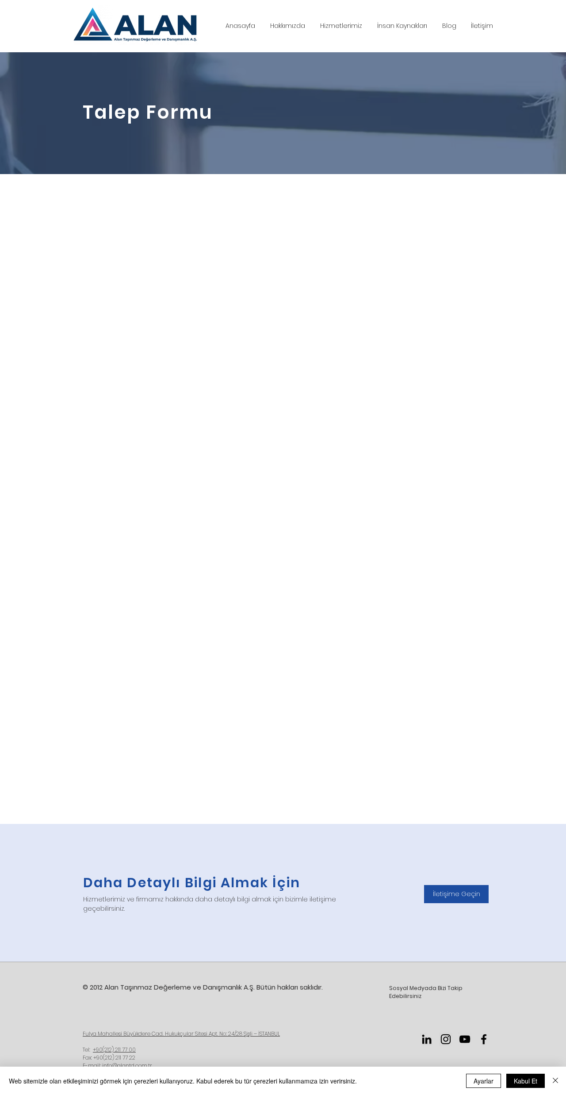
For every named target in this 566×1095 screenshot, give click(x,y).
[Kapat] (555, 1081)
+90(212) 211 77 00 (114, 1049)
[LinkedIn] (426, 1039)
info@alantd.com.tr (127, 1065)
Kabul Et (525, 1080)
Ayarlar (483, 1080)
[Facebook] (483, 1039)
